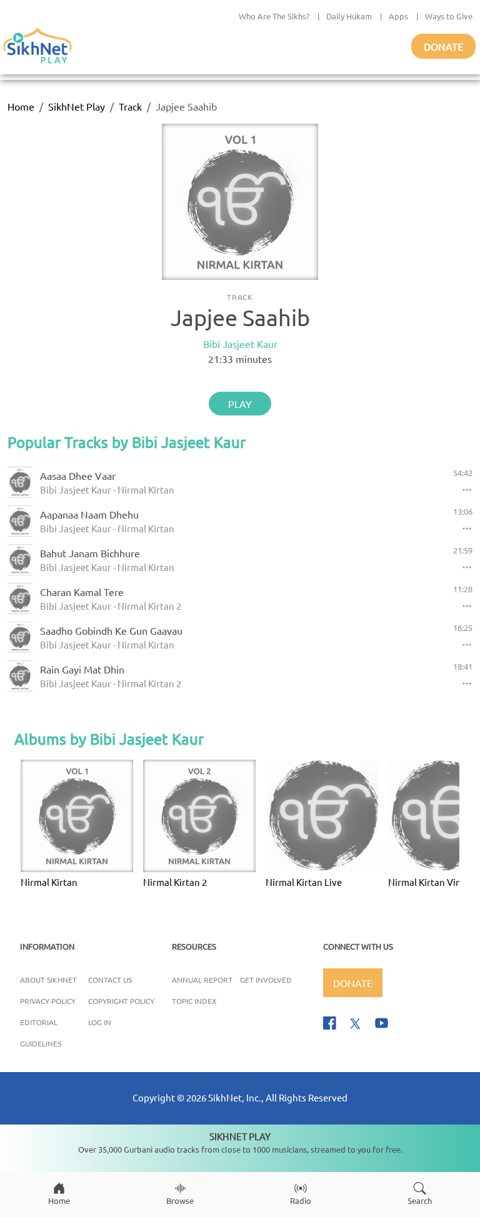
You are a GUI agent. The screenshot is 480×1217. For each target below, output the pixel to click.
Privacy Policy (48, 1001)
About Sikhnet (48, 980)
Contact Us (110, 980)
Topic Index (194, 1001)
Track (130, 106)
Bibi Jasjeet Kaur (240, 343)
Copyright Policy (121, 1001)
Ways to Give (448, 16)
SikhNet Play (76, 106)
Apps (398, 16)
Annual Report (202, 980)
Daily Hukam (349, 16)
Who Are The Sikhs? (274, 16)
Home (21, 106)
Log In (99, 1022)
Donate (443, 46)
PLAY (240, 403)
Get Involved (266, 980)
